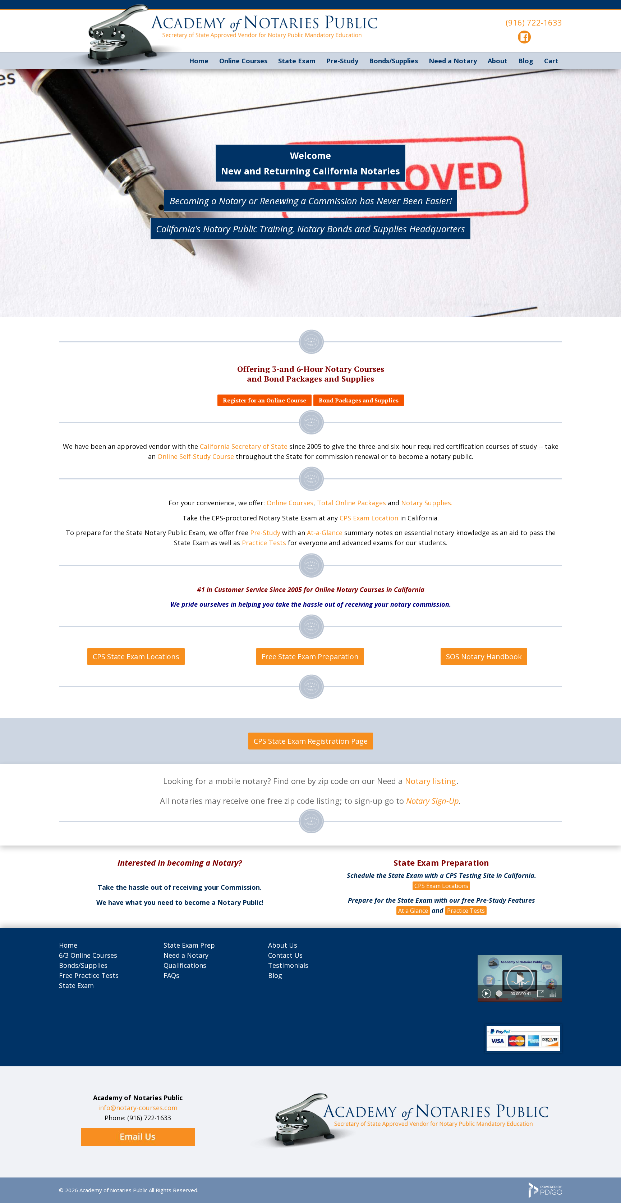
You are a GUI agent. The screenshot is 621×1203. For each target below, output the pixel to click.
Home (198, 60)
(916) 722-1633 (534, 22)
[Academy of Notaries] (399, 1146)
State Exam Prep (189, 945)
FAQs (171, 975)
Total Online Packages (351, 502)
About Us (282, 945)
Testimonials (288, 965)
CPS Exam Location (369, 518)
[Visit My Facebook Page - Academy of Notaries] (524, 41)
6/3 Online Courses (88, 955)
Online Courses (243, 60)
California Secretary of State (244, 446)
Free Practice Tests (89, 975)
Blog (525, 60)
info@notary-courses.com (138, 1107)
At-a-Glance (324, 532)
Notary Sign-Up (432, 800)
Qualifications (185, 965)
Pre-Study (265, 532)
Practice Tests (264, 542)
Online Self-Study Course (195, 456)
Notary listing (430, 780)
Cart (551, 60)
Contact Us (285, 955)
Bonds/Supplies (83, 965)
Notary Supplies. (426, 502)
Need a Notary (453, 60)
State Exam (297, 60)
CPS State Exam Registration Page (311, 741)
